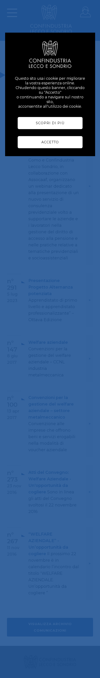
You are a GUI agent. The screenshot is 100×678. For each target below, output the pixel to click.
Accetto (50, 142)
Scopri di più (50, 123)
